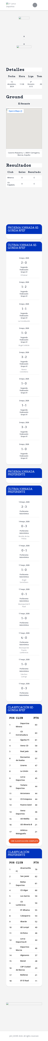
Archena (24, 933)
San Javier (24, 876)
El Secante (24, 104)
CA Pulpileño (11, 183)
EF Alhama (25, 910)
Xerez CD (24, 745)
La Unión (24, 771)
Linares (23, 765)
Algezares (24, 955)
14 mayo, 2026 (24, 502)
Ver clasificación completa (24, 841)
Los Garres (25, 896)
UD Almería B (26, 824)
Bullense (24, 975)
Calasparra (25, 915)
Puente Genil (26, 805)
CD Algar (24, 890)
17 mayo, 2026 (24, 545)
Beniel (23, 961)
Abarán (23, 921)
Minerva (10, 177)
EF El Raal (24, 980)
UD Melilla (24, 818)
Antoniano (25, 793)
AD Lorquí (24, 927)
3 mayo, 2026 (24, 258)
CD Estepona (26, 799)
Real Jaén (24, 751)
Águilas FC (24, 740)
